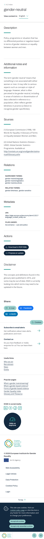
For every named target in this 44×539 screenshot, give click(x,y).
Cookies (38, 322)
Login (8, 492)
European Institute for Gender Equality (6, 535)
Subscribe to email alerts (14, 328)
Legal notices (11, 474)
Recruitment (8, 364)
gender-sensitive (25, 190)
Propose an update (15, 253)
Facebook (15, 408)
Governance (9, 225)
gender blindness (11, 190)
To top (20, 500)
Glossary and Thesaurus (13, 394)
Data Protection (12, 480)
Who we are (8, 362)
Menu (40, 535)
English (22, 16)
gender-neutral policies (13, 183)
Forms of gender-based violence (16, 388)
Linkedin (5, 408)
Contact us (8, 339)
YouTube (10, 408)
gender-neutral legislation (14, 181)
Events (6, 369)
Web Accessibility (13, 468)
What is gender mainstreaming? (16, 383)
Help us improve (12, 424)
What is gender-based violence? (16, 386)
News (6, 367)
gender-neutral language (14, 179)
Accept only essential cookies (22, 526)
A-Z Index (9, 4)
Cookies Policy (12, 486)
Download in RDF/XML (17, 247)
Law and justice (22, 225)
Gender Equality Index (12, 391)
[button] (10, 308)
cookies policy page (17, 510)
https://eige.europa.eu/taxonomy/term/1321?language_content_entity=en (21, 216)
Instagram (20, 408)
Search (34, 535)
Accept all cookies (17, 521)
